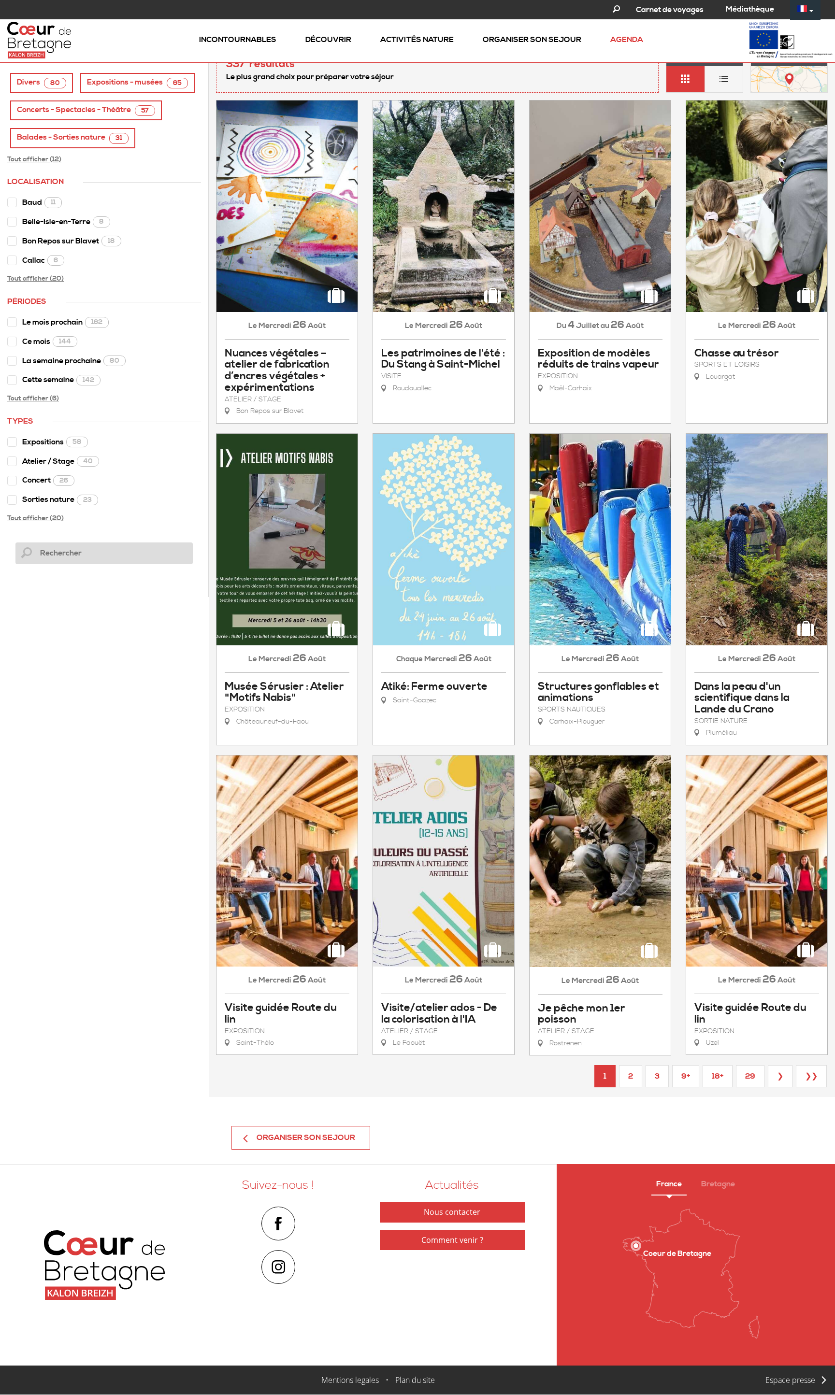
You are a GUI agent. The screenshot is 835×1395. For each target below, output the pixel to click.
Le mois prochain (62, 322)
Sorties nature (57, 499)
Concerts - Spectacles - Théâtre (83, 110)
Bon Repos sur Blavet (68, 241)
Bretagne (718, 1184)
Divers (38, 82)
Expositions (52, 442)
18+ (717, 1076)
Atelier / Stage (57, 461)
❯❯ (811, 1076)
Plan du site (415, 1380)
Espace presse (790, 1380)
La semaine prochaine (70, 361)
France (669, 1184)
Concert (45, 480)
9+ (685, 1076)
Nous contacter (452, 1212)
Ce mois (46, 341)
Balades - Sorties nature (69, 137)
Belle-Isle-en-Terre (63, 222)
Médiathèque (750, 9)
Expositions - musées (134, 82)
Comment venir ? (452, 1240)
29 (750, 1076)
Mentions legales (350, 1380)
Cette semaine (58, 379)
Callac (40, 260)
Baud (39, 202)
